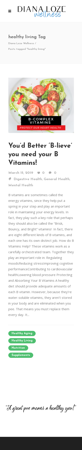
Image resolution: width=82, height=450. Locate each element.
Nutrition (18, 347)
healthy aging (22, 333)
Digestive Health (28, 179)
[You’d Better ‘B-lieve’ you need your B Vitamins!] (41, 105)
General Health (57, 179)
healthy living (22, 340)
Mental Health (20, 185)
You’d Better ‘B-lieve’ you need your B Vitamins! (40, 155)
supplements (21, 355)
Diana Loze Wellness (21, 43)
